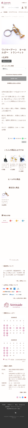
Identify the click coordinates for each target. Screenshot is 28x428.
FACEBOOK (18, 138)
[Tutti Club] (22, 7)
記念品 (5, 12)
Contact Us (22, 404)
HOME (4, 404)
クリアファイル (13, 12)
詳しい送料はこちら (21, 281)
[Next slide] (26, 182)
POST (11, 138)
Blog (16, 404)
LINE (25, 138)
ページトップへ (14, 260)
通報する (24, 142)
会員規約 (7, 406)
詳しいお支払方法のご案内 (20, 298)
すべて (4, 220)
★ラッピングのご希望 (8, 66)
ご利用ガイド (24, 2)
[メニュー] (3, 7)
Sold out (14, 78)
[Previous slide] (1, 182)
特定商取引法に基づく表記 (13, 408)
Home (3, 16)
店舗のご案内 (23, 392)
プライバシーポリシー (16, 406)
